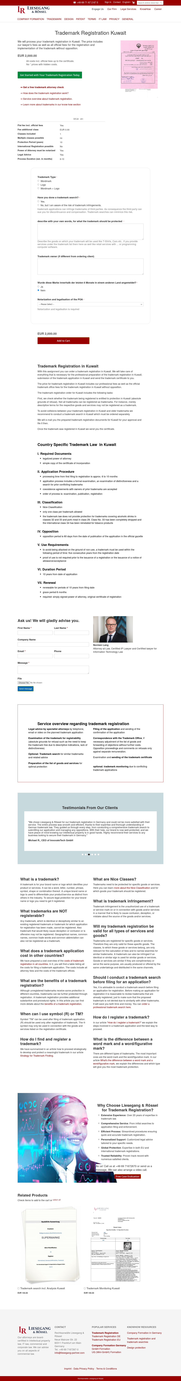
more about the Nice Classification (132, 887)
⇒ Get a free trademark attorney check (42, 87)
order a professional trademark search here (121, 1005)
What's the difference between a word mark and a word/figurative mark (123, 1061)
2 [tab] (86, 854)
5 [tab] (95, 854)
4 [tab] (92, 854)
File (20, 678)
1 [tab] (82, 854)
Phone (57, 651)
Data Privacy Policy (84, 1368)
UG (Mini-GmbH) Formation (106, 1352)
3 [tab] (89, 854)
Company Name (27, 639)
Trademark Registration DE (106, 1336)
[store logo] (33, 10)
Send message (25, 688)
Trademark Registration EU (106, 1339)
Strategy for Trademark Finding (36, 1055)
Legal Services (128, 9)
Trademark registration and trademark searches (141, 1340)
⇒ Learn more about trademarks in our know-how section (50, 104)
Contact (117, 2)
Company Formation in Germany (144, 1332)
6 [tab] (98, 854)
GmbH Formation (101, 1348)
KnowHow (145, 9)
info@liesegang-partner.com (70, 1352)
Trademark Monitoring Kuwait (103, 1288)
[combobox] (150, 3)
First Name (25, 628)
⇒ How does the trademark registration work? (44, 93)
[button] (127, 2)
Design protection (136, 1347)
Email (22, 651)
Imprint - (69, 1368)
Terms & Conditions (106, 1368)
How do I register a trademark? (124, 1022)
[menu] (90, 19)
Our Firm (112, 9)
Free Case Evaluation (127, 1176)
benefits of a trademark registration (63, 1003)
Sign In (108, 2)
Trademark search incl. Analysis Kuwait (42, 1288)
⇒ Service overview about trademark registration (46, 98)
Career (158, 9)
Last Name (61, 628)
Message (23, 662)
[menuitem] (30, 19)
